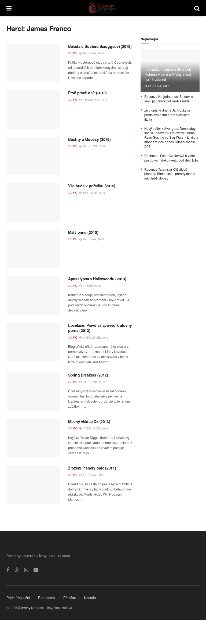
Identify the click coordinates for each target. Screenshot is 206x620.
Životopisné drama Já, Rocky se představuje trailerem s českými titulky (167, 114)
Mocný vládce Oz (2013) (89, 421)
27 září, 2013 (91, 286)
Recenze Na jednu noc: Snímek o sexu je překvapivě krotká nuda (168, 98)
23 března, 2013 (94, 382)
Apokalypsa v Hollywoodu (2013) (97, 278)
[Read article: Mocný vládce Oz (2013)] (33, 438)
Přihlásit (69, 597)
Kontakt (90, 597)
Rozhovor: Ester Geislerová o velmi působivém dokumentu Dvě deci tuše (171, 157)
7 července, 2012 (95, 428)
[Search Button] (197, 8)
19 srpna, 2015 (93, 239)
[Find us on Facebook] (7, 570)
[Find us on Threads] (16, 570)
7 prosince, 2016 (94, 100)
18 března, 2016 (94, 193)
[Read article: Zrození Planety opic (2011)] (33, 484)
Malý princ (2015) (83, 232)
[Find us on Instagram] (26, 570)
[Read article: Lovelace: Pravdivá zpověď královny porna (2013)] (33, 342)
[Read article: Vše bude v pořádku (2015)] (33, 202)
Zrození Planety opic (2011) (92, 468)
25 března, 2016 (94, 146)
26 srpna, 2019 (93, 53)
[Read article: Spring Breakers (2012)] (33, 391)
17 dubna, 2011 (93, 475)
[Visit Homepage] (102, 8)
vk (75, 53)
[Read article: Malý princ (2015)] (33, 249)
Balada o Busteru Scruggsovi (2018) (99, 46)
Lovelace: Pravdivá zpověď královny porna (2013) (100, 327)
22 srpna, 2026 (158, 86)
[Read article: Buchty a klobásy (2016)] (33, 156)
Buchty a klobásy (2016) (89, 139)
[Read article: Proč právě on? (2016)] (33, 109)
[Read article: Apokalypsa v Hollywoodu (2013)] (33, 295)
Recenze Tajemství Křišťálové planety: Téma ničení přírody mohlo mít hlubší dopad (169, 174)
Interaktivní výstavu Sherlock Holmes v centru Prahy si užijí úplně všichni (169, 74)
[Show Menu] (9, 8)
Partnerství (46, 597)
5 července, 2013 (95, 337)
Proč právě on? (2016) (87, 92)
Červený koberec (30, 607)
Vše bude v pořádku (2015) (91, 185)
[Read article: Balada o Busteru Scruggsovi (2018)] (33, 63)
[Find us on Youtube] (36, 570)
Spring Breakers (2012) (88, 375)
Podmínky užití (18, 597)
